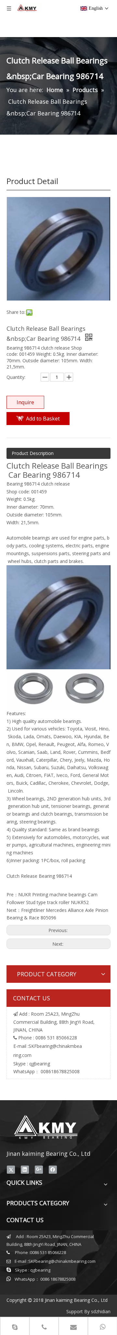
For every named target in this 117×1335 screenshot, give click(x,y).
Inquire (25, 402)
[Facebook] (53, 1170)
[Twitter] (11, 1170)
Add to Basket (43, 418)
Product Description (33, 453)
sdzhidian (100, 1311)
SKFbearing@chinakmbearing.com (62, 1261)
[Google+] (39, 1170)
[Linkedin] (25, 1170)
